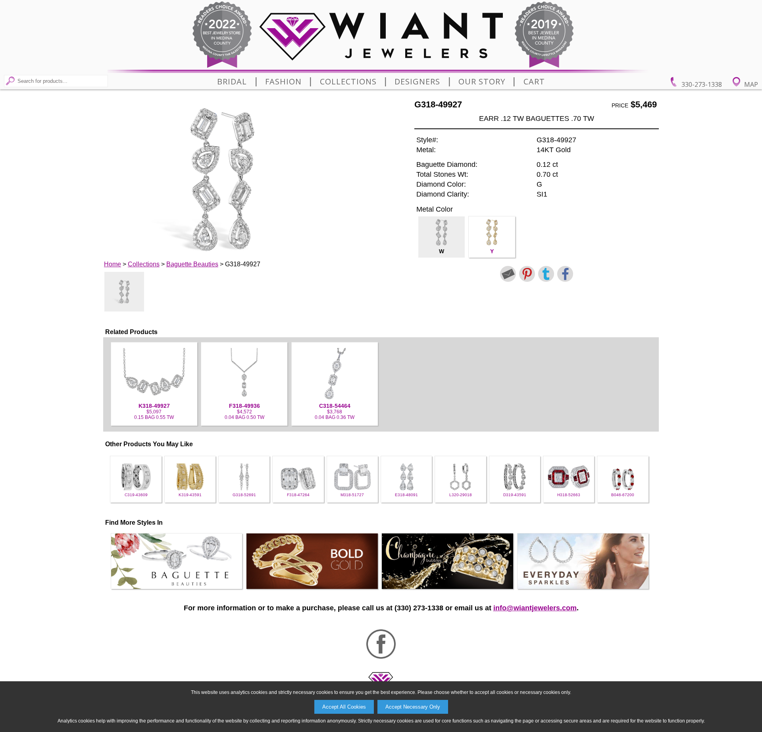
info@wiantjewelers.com (535, 608)
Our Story (481, 82)
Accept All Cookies (344, 707)
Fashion (283, 82)
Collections (348, 82)
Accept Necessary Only (412, 707)
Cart (534, 82)
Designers (417, 82)
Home (112, 264)
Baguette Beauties (192, 264)
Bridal (232, 82)
